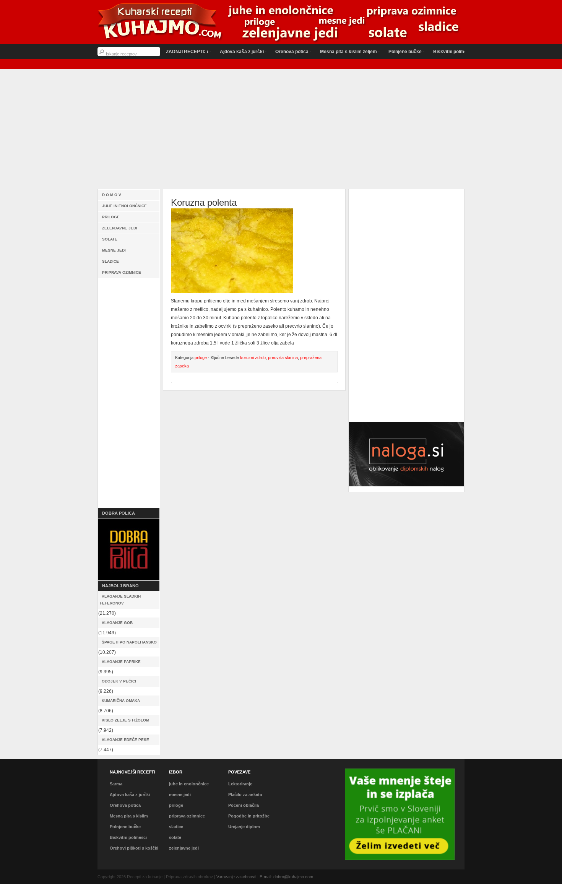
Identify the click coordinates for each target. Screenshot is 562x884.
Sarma (116, 784)
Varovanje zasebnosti (236, 876)
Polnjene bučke (387, 51)
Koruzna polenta (204, 202)
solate (109, 239)
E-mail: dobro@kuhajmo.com (286, 876)
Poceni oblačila (243, 805)
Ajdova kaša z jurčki (224, 51)
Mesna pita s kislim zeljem (330, 51)
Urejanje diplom (244, 826)
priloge (111, 217)
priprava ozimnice (121, 272)
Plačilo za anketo (245, 794)
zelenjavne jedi (119, 228)
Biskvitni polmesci (436, 51)
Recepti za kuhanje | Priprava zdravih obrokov (281, 23)
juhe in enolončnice (124, 206)
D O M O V (111, 195)
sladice (110, 261)
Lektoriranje (240, 784)
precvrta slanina (283, 357)
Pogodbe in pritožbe (249, 816)
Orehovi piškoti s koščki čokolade (134, 853)
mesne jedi (114, 250)
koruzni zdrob (253, 357)
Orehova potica (274, 51)
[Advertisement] (281, 130)
